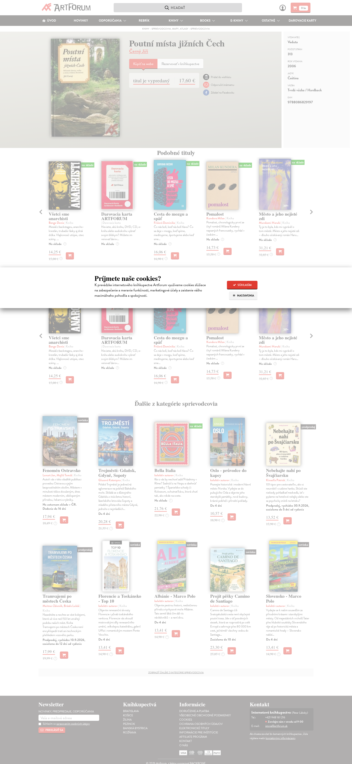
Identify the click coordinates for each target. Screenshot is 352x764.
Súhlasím (244, 285)
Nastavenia (245, 295)
